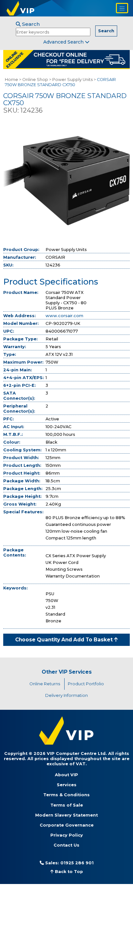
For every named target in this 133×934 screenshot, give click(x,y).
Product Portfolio (86, 683)
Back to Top (68, 871)
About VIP (66, 774)
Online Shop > (36, 79)
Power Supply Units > (74, 79)
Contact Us (66, 845)
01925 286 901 (77, 862)
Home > (13, 79)
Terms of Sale (66, 805)
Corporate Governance (67, 825)
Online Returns (44, 683)
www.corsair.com (64, 315)
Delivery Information (66, 695)
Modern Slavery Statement (66, 815)
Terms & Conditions (66, 794)
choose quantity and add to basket (64, 640)
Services (67, 784)
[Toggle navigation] (122, 8)
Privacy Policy (66, 835)
